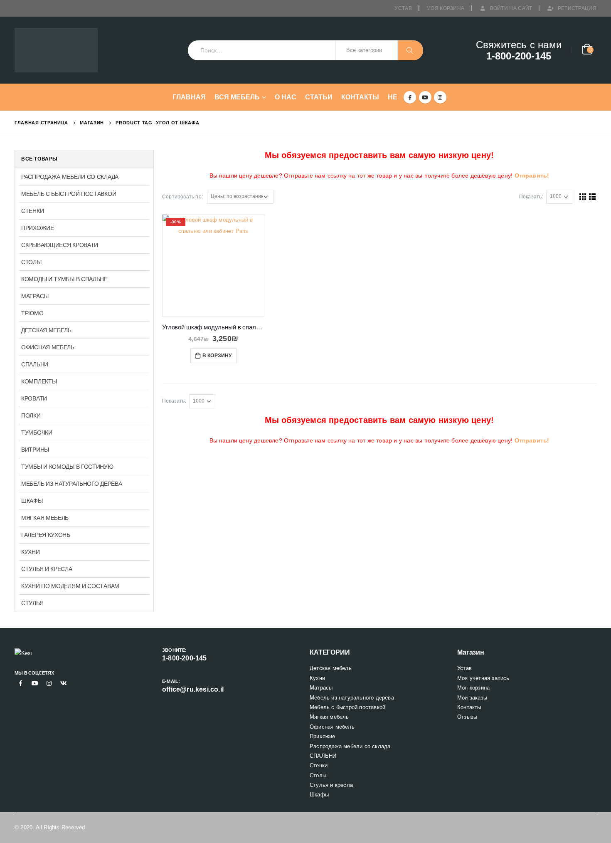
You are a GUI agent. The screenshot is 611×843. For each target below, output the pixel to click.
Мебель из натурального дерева (71, 483)
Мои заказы (472, 698)
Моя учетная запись (483, 678)
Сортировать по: (182, 197)
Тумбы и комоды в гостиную (67, 466)
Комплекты (39, 381)
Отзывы (467, 717)
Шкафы (32, 500)
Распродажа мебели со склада (69, 176)
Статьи (319, 97)
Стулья (32, 603)
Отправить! (532, 175)
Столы (31, 262)
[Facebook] (410, 97)
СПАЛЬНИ (34, 364)
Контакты (360, 97)
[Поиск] (410, 50)
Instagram (49, 683)
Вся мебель (237, 97)
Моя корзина (445, 8)
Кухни (30, 552)
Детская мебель (46, 330)
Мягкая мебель (45, 517)
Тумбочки (36, 432)
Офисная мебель (47, 347)
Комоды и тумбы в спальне (64, 279)
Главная (189, 97)
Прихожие (37, 228)
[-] (56, 50)
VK (63, 683)
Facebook (21, 683)
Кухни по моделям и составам (70, 586)
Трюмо (32, 313)
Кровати (34, 398)
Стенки (32, 211)
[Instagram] (440, 97)
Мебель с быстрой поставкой (68, 193)
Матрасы (35, 296)
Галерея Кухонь (45, 535)
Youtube (35, 683)
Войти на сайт (511, 8)
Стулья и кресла (46, 569)
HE (392, 97)
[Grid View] (583, 196)
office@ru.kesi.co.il (193, 689)
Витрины (35, 449)
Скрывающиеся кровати (59, 245)
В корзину (217, 355)
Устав (403, 8)
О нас (285, 97)
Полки (31, 415)
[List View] (592, 196)
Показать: (531, 197)
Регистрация (577, 8)
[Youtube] (425, 97)
